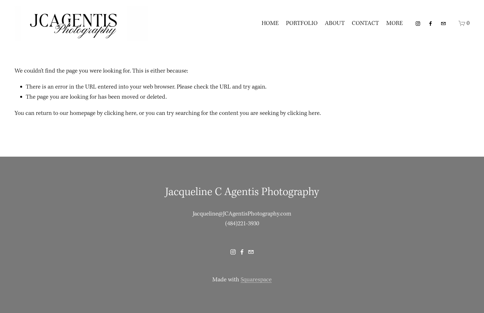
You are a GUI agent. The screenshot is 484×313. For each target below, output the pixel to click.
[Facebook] (430, 23)
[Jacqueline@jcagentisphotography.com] (443, 23)
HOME (270, 23)
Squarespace (256, 280)
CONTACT (365, 23)
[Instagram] (418, 23)
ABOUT (335, 23)
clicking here (120, 113)
